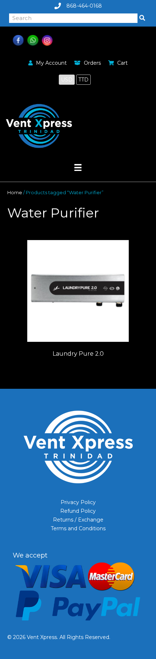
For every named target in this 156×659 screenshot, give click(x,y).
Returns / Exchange (78, 519)
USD (67, 79)
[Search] (142, 18)
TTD (83, 79)
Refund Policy (78, 511)
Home (14, 192)
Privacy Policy (78, 502)
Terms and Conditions (78, 528)
